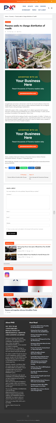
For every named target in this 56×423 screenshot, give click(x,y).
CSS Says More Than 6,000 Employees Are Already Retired (40, 367)
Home (24, 6)
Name (8, 211)
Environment (26, 10)
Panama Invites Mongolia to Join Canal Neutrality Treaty (40, 376)
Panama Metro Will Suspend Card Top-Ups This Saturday (26, 1)
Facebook (12, 167)
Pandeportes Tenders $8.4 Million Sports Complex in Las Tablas (39, 385)
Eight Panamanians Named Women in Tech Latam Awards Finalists (40, 380)
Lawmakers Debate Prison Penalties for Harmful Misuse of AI (33, 254)
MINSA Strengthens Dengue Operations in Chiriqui (38, 352)
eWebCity (37, 420)
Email (38, 167)
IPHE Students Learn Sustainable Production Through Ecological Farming (39, 362)
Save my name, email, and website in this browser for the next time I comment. (25, 229)
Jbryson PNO (21, 251)
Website (8, 223)
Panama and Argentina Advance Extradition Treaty (39, 335)
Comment (9, 194)
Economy (8, 22)
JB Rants (30, 6)
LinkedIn (32, 167)
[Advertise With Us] (28, 85)
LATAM (36, 6)
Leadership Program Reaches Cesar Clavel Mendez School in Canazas (40, 357)
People (34, 10)
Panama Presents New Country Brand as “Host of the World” (40, 348)
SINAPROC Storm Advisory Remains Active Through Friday (40, 389)
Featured (13, 306)
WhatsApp (24, 167)
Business (43, 6)
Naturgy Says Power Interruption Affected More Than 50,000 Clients (40, 331)
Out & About (42, 10)
